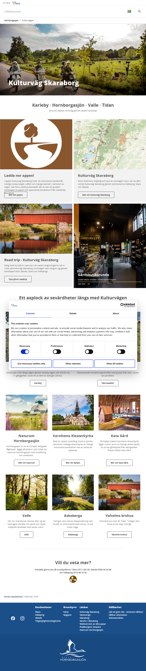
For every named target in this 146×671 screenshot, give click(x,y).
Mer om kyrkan (73, 462)
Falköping (39, 615)
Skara (37, 612)
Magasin (67, 615)
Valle (26, 534)
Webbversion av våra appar (93, 624)
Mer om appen (16, 194)
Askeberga (73, 534)
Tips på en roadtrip (18, 279)
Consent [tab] (30, 313)
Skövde (38, 618)
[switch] (57, 351)
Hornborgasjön (11, 20)
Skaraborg (84, 618)
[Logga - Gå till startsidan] (14, 11)
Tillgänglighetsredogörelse (48, 621)
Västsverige (85, 615)
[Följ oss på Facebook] (13, 618)
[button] (36, 144)
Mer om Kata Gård (119, 462)
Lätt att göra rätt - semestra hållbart (126, 612)
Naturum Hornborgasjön (91, 630)
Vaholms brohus (119, 534)
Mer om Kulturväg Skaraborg (96, 194)
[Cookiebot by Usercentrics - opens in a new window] (122, 305)
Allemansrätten (116, 618)
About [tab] (116, 313)
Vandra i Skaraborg (89, 621)
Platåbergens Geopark (90, 627)
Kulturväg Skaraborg (89, 612)
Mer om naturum (26, 462)
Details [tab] (73, 313)
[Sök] (139, 11)
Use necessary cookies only (31, 363)
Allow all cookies (114, 363)
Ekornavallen (108, 383)
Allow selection (73, 363)
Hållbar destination (118, 615)
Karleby (38, 383)
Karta (66, 612)
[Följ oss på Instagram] (22, 618)
